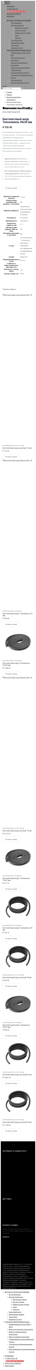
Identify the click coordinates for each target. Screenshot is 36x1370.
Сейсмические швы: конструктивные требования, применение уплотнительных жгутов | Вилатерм (18, 1158)
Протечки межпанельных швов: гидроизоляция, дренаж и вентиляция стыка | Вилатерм (19, 1184)
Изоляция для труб (17, 48)
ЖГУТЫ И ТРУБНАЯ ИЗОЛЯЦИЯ (19, 20)
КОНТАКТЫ (10, 16)
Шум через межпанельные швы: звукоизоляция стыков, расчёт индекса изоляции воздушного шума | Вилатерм (20, 1166)
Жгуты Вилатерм (16, 23)
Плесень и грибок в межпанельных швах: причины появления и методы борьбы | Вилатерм (20, 1192)
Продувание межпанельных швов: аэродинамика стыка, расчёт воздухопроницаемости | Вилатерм (18, 1175)
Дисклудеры (15, 45)
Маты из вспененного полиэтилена (21, 1329)
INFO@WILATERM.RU (14, 14)
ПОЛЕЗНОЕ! (10, 6)
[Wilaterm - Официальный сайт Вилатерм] (6, 2)
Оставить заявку (11, 188)
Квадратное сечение (21, 28)
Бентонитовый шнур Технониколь (12, 611)
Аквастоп (18, 38)
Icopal (17, 35)
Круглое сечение (20, 30)
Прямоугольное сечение (23, 33)
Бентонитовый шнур (17, 25)
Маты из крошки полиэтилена (20, 68)
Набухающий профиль (17, 43)
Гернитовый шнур (16, 40)
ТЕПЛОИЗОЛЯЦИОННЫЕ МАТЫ (19, 50)
